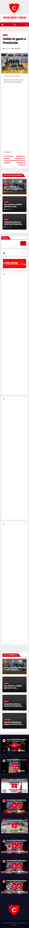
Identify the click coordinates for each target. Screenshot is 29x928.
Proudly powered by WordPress (9, 922)
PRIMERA (6, 184)
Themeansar (14, 925)
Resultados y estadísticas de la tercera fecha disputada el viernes (20, 160)
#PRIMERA (17, 48)
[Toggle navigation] (15, 24)
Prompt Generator (8, 252)
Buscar (5, 238)
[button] (26, 24)
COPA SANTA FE (8, 719)
